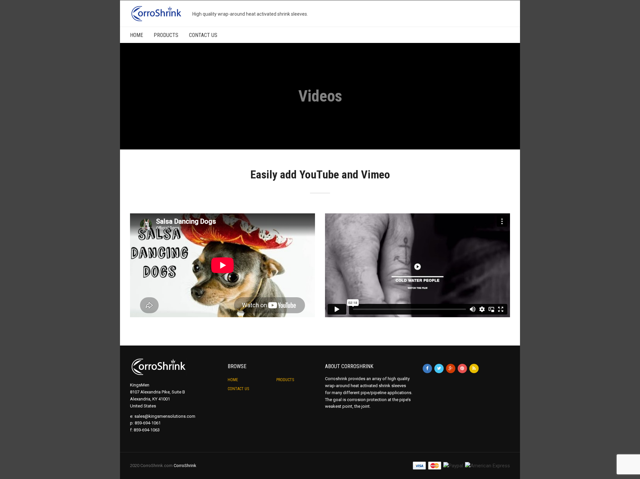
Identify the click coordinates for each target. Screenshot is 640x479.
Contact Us (203, 35)
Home (136, 35)
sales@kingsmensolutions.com (164, 416)
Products (166, 35)
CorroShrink (185, 465)
